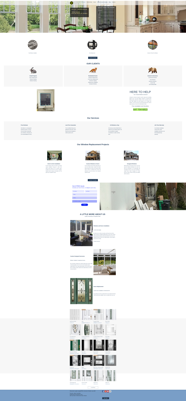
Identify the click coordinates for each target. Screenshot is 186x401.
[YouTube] (108, 391)
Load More (93, 387)
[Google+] (105, 391)
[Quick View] (75, 314)
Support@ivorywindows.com (76, 394)
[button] (78, 28)
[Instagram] (110, 391)
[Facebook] (103, 391)
